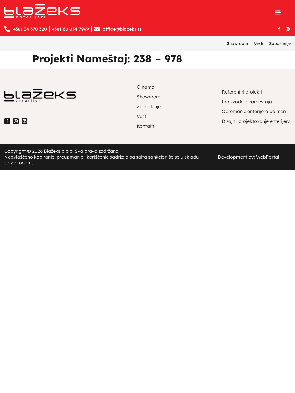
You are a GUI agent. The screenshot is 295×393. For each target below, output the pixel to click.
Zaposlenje (280, 43)
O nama (145, 87)
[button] (278, 12)
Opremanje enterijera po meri (254, 111)
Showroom (237, 43)
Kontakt (145, 126)
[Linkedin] (24, 121)
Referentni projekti (242, 92)
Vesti (258, 43)
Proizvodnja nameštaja (247, 101)
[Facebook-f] (279, 29)
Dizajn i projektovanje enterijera (256, 121)
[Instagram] (288, 29)
